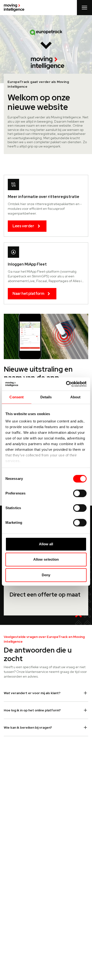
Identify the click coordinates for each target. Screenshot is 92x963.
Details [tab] (46, 397)
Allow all (46, 544)
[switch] (80, 493)
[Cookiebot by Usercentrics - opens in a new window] (66, 384)
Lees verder (23, 226)
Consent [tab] (16, 397)
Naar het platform (28, 293)
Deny (46, 575)
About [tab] (75, 397)
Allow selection (46, 559)
